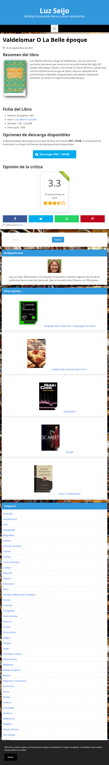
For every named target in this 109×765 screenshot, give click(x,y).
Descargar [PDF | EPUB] (54, 154)
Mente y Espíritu (12, 670)
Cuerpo (7, 567)
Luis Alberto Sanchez (26, 119)
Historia (7, 621)
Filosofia (7, 605)
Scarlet (69, 452)
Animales (8, 513)
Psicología (8, 707)
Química (7, 713)
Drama (7, 578)
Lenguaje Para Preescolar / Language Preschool (69, 326)
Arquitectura (10, 519)
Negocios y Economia (14, 680)
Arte (21, 225)
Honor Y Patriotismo (70, 493)
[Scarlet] (50, 437)
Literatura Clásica (12, 653)
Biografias (8, 535)
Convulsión (70, 411)
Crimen (7, 556)
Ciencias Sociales (12, 546)
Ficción (7, 600)
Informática (9, 632)
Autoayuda (9, 529)
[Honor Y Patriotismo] (43, 479)
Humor (7, 626)
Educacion (8, 583)
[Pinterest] (92, 219)
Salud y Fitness (11, 729)
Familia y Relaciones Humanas (19, 594)
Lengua (7, 643)
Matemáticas (10, 659)
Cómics (7, 551)
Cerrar (10, 757)
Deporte (7, 573)
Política (7, 702)
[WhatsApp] (67, 219)
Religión (7, 724)
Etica (5, 589)
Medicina (8, 664)
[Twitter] (41, 219)
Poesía (6, 697)
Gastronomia (10, 616)
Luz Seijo (54, 10)
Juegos (6, 637)
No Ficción (8, 686)
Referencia (9, 718)
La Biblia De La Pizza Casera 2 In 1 (69, 369)
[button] (54, 28)
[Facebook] (15, 219)
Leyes (6, 648)
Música (7, 675)
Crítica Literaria (11, 562)
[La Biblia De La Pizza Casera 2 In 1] (36, 353)
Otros (6, 691)
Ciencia (7, 540)
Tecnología (9, 734)
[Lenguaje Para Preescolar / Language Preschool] (28, 313)
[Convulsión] (48, 396)
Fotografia (8, 610)
